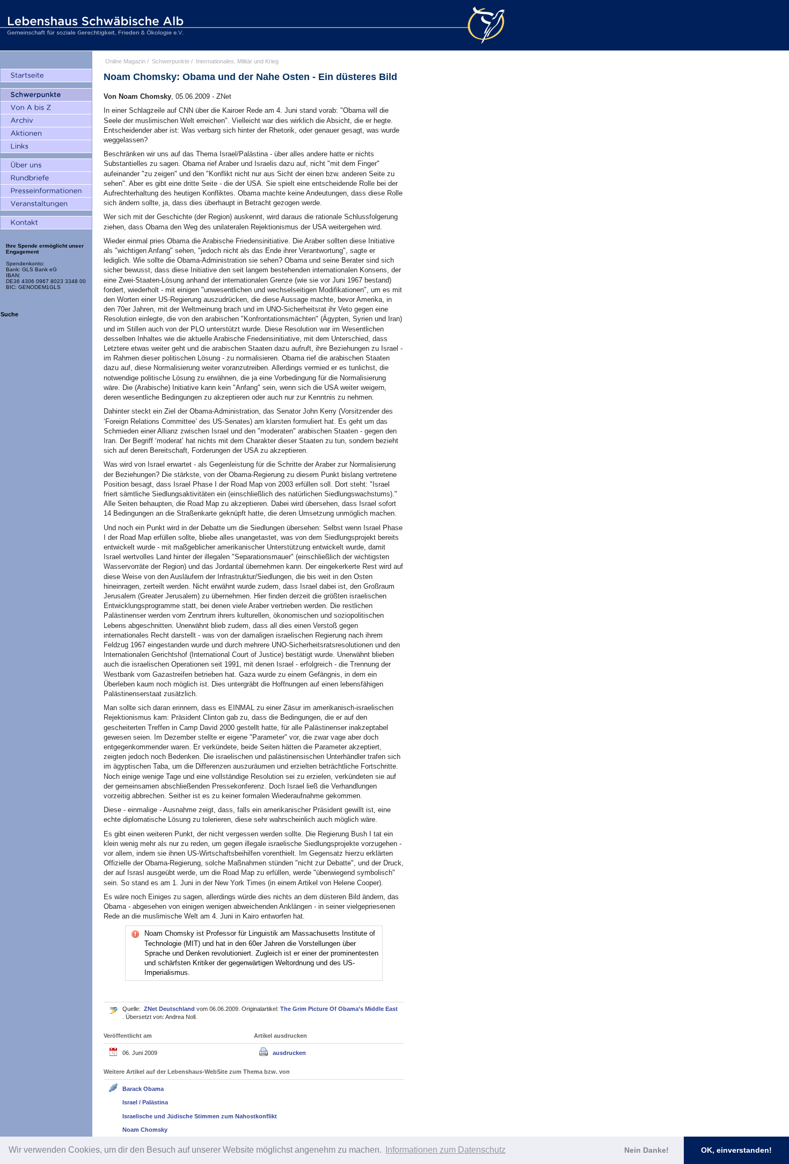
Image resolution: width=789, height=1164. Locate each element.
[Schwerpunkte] (46, 95)
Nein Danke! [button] (646, 1150)
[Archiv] (46, 120)
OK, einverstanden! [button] (736, 1150)
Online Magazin (125, 61)
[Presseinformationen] (46, 191)
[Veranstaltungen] (46, 204)
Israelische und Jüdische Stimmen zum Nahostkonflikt (199, 1116)
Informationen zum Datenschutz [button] (445, 1149)
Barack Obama (143, 1089)
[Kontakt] (46, 222)
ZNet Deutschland (170, 1009)
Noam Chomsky (144, 1129)
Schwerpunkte (170, 61)
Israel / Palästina (145, 1102)
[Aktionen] (46, 133)
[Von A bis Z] (46, 108)
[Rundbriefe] (46, 178)
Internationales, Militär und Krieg (237, 61)
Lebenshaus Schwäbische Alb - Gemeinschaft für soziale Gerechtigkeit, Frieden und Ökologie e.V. (94, 25)
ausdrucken (289, 1053)
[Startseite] (46, 75)
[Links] (46, 146)
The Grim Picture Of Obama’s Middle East (339, 1009)
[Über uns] (46, 165)
